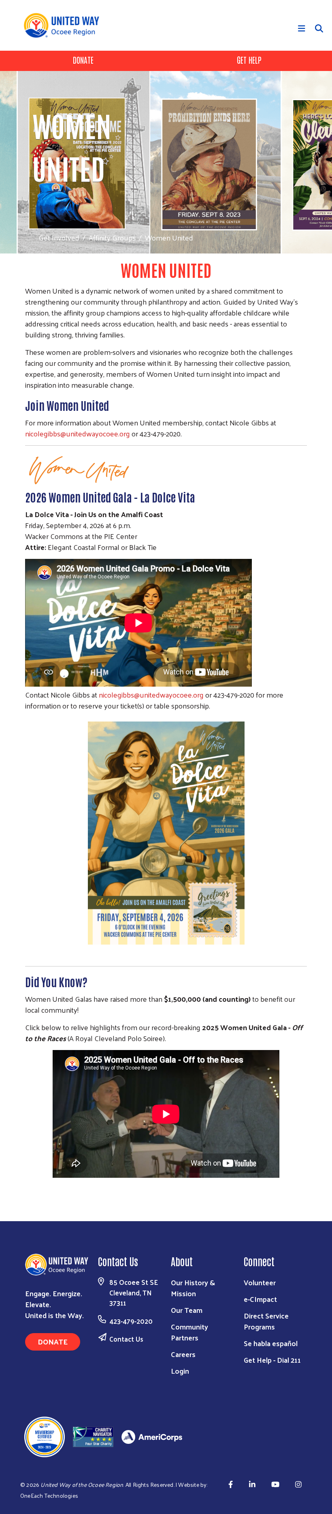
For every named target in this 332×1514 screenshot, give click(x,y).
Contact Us (126, 1339)
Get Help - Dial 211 (272, 1359)
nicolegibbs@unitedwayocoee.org (77, 433)
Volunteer (260, 1282)
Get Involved (58, 237)
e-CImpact (260, 1299)
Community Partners (189, 1332)
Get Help (249, 59)
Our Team (186, 1310)
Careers (183, 1354)
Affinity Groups (112, 237)
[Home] (64, 25)
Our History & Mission (193, 1287)
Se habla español (271, 1343)
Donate (83, 59)
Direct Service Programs (266, 1321)
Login (180, 1370)
